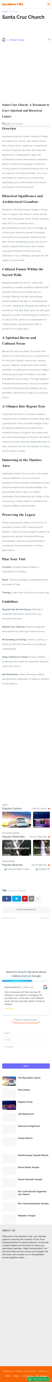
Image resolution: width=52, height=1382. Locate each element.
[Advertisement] (26, 72)
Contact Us (27, 1376)
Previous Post (9, 918)
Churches (13, 11)
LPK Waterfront (26, 1114)
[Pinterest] (25, 899)
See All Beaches (39, 865)
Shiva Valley (24, 1090)
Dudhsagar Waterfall (17, 848)
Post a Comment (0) (26, 909)
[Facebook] (6, 899)
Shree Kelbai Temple (28, 1167)
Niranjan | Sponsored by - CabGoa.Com (32, 1371)
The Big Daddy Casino (29, 1078)
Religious (22, 890)
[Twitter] (16, 899)
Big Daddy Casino (17, 820)
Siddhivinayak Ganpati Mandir (33, 1155)
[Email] (31, 899)
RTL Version (41, 1376)
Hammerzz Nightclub (29, 1126)
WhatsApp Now (40, 1379)
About (16, 1376)
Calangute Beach (16, 876)
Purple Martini (25, 1138)
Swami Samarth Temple (30, 1179)
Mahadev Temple (27, 1215)
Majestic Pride (25, 1102)
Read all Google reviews (26, 1020)
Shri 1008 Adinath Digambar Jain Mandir (32, 1193)
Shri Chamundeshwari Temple (33, 1203)
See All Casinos (39, 809)
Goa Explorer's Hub (12, 4)
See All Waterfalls (38, 837)
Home (5, 11)
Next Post (44, 918)
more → (22, 1257)
